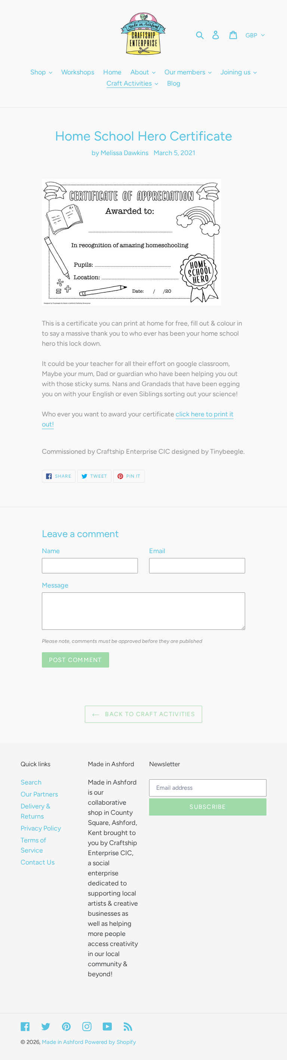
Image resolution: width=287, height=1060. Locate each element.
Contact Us (38, 862)
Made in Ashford (62, 1042)
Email (157, 551)
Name (51, 551)
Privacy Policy (41, 828)
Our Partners (39, 794)
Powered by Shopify (110, 1042)
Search (31, 782)
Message (55, 585)
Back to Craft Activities (149, 714)
